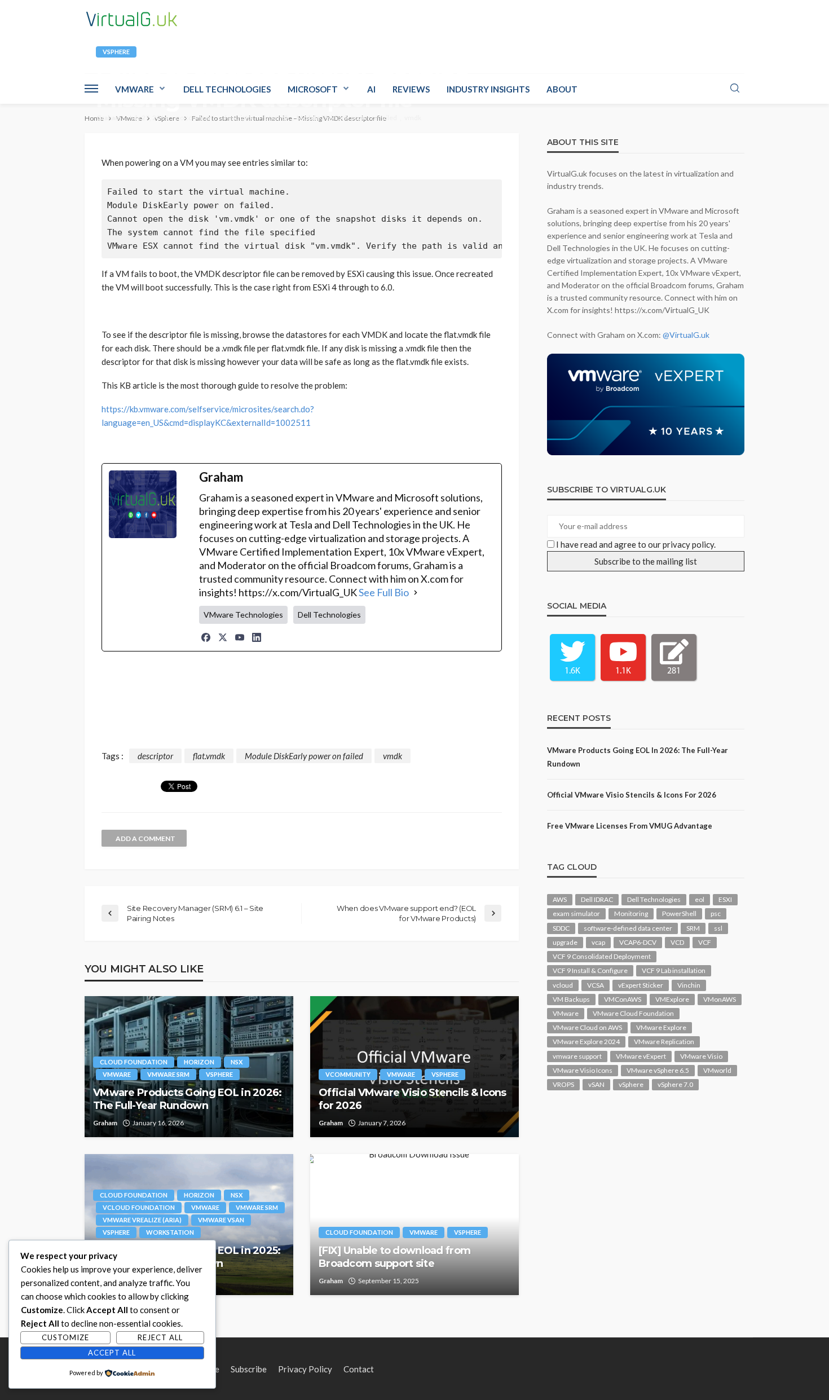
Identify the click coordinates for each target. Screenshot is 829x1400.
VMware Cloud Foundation (633, 1013)
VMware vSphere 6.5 (658, 1070)
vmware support (577, 1056)
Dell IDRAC (597, 899)
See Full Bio (384, 592)
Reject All (160, 1337)
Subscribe (249, 1369)
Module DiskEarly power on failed (347, 118)
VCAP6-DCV (637, 942)
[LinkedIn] (256, 637)
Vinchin (688, 985)
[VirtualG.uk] (132, 19)
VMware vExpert (641, 1056)
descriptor (238, 118)
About (561, 89)
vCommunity (348, 1074)
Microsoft (313, 89)
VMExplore (672, 999)
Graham (108, 118)
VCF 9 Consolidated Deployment (602, 956)
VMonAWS (719, 999)
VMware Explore (661, 1027)
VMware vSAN (221, 1219)
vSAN (596, 1084)
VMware (134, 89)
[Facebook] (206, 637)
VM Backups (571, 999)
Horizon (199, 1062)
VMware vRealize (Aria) (142, 1219)
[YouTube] (239, 637)
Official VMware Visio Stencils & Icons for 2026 (412, 1099)
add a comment (145, 838)
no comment (195, 118)
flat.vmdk (275, 118)
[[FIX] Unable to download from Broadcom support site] (414, 1224)
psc (716, 913)
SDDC (561, 928)
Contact (358, 1369)
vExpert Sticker (640, 985)
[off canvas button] (91, 88)
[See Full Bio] (415, 592)
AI (371, 89)
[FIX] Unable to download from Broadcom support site (394, 1257)
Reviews (411, 89)
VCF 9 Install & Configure (590, 970)
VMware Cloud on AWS (587, 1027)
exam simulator (576, 913)
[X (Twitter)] (223, 637)
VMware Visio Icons (582, 1070)
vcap (598, 942)
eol (699, 899)
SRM (693, 928)
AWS (560, 899)
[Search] (734, 88)
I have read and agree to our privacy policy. (636, 544)
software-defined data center (628, 928)
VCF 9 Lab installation (673, 970)
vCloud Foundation (139, 1207)
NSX (236, 1062)
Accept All (112, 1352)
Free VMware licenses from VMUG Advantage (629, 825)
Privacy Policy (305, 1369)
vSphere (116, 51)
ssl (718, 928)
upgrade (565, 942)
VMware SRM (168, 1074)
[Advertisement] (301, 702)
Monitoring (631, 913)
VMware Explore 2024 (586, 1041)
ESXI (725, 899)
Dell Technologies (227, 89)
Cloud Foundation (133, 1062)
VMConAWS (622, 999)
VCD (677, 942)
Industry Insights (488, 89)
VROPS (563, 1084)
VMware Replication (664, 1041)
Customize (65, 1337)
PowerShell (679, 913)
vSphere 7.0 (675, 1084)
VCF (704, 942)
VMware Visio (701, 1056)
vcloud (563, 985)
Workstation (170, 1232)
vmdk (412, 118)
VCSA (595, 985)
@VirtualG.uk (686, 335)
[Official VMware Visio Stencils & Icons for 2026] (414, 1066)
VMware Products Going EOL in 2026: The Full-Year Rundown (187, 1099)
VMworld (717, 1070)
